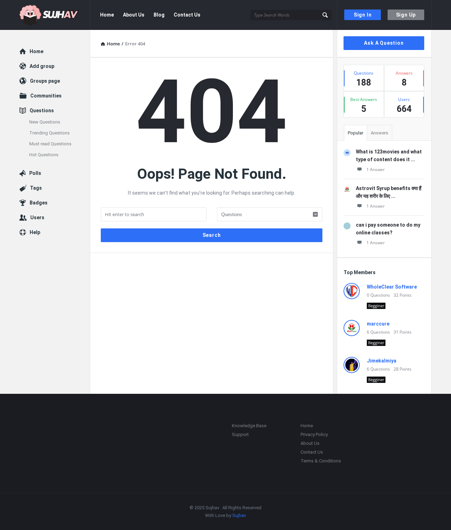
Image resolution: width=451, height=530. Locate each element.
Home (107, 15)
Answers (379, 132)
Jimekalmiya (381, 361)
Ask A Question (383, 43)
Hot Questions (43, 154)
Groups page (45, 81)
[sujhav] (54, 15)
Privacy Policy (314, 434)
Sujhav (239, 515)
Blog (159, 15)
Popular (355, 132)
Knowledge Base (249, 425)
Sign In (363, 15)
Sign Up (406, 15)
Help (35, 232)
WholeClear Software (392, 287)
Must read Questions (50, 143)
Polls (35, 173)
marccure (378, 324)
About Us (133, 15)
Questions (42, 110)
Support (240, 434)
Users (37, 217)
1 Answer (375, 169)
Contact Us (187, 15)
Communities (46, 96)
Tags (36, 188)
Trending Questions (49, 132)
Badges (39, 203)
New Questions (44, 122)
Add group (42, 66)
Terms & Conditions (321, 460)
